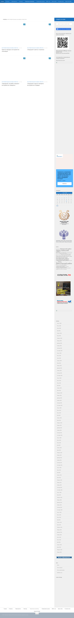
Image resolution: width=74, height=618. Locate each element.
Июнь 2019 (59, 517)
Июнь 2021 (59, 470)
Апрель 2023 (59, 417)
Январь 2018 (59, 552)
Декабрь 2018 (59, 532)
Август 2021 (59, 467)
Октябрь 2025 (59, 348)
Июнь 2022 (59, 442)
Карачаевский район (61, 256)
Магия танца (69, 256)
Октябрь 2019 (59, 507)
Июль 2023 (59, 410)
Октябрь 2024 (59, 373)
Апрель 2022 (59, 447)
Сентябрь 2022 (59, 435)
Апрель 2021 (59, 475)
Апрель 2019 (59, 522)
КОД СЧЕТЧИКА (68, 1)
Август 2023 (59, 407)
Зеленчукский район (66, 254)
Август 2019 (59, 512)
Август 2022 (59, 437)
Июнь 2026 (59, 328)
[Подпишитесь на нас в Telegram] (71, 19)
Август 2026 (59, 323)
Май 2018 (58, 542)
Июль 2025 (59, 355)
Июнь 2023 (59, 412)
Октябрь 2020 (59, 487)
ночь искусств (61, 269)
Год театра (68, 252)
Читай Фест (67, 266)
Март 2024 (59, 390)
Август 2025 (59, 353)
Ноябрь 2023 (59, 400)
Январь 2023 (59, 425)
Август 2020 (59, 492)
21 (66, 201)
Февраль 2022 (59, 452)
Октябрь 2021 (59, 462)
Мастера (21, 1)
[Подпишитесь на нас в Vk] (70, 19)
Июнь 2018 (59, 539)
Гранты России (69, 253)
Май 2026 (58, 330)
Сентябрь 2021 (59, 465)
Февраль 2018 (59, 549)
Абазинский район (65, 249)
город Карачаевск (61, 267)
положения (65, 269)
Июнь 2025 (59, 358)
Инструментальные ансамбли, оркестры (10, 81)
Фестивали (64, 265)
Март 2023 (59, 420)
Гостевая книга (61, 1)
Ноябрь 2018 (59, 534)
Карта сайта (54, 1)
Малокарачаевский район (62, 257)
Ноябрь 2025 (59, 345)
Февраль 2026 (59, 338)
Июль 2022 (59, 440)
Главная (2, 1)
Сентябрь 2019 (59, 509)
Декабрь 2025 (59, 343)
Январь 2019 (59, 529)
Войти (58, 565)
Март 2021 (59, 477)
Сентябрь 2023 (59, 405)
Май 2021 (58, 472)
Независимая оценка (41, 1)
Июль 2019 (59, 514)
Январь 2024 (59, 395)
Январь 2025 (59, 365)
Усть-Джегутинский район (64, 262)
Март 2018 (59, 547)
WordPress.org (59, 572)
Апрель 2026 (59, 333)
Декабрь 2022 (59, 427)
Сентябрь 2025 (59, 350)
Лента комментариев (60, 570)
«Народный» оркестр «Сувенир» (35, 49)
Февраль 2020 (59, 497)
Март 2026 (59, 335)
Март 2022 (59, 450)
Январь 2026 (59, 340)
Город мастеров (63, 253)
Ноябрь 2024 (59, 370)
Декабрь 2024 (59, 368)
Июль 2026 (59, 325)
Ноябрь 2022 (59, 430)
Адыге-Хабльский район (62, 251)
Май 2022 (58, 445)
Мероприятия (14, 1)
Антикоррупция (63, 252)
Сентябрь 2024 (59, 375)
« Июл (57, 205)
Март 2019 (59, 524)
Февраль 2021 (59, 480)
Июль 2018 (59, 537)
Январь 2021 (59, 482)
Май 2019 (58, 519)
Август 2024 (59, 378)
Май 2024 (58, 385)
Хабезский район (60, 266)
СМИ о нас (48, 1)
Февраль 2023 (59, 422)
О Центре (7, 1)
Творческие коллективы (29, 1)
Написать (64, 183)
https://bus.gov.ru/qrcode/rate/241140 (62, 53)
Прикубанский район (62, 260)
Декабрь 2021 (59, 457)
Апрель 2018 (59, 544)
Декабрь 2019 (59, 502)
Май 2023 (58, 415)
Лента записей (59, 567)
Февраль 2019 (59, 527)
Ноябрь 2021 (59, 460)
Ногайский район (62, 259)
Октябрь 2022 (59, 432)
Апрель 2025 (59, 360)
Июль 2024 (59, 380)
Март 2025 (59, 363)
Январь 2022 (59, 455)
